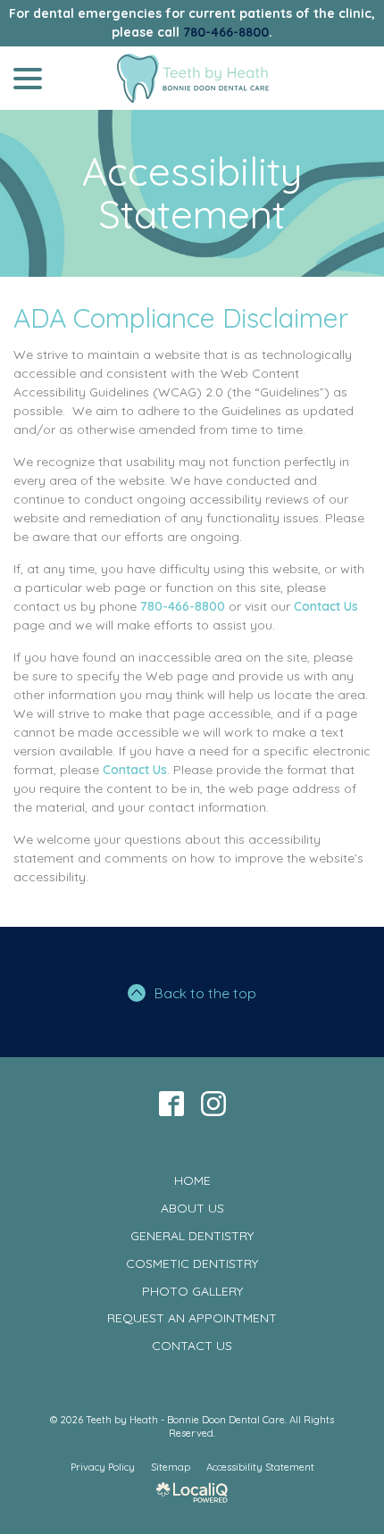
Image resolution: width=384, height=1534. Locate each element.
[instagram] (213, 1103)
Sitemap (170, 1467)
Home (192, 1180)
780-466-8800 (226, 32)
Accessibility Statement (192, 193)
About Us (192, 1208)
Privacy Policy (103, 1467)
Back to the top (205, 993)
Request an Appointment (192, 1318)
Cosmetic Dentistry (192, 1263)
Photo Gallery (192, 1291)
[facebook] (171, 1103)
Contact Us (326, 606)
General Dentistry (192, 1236)
